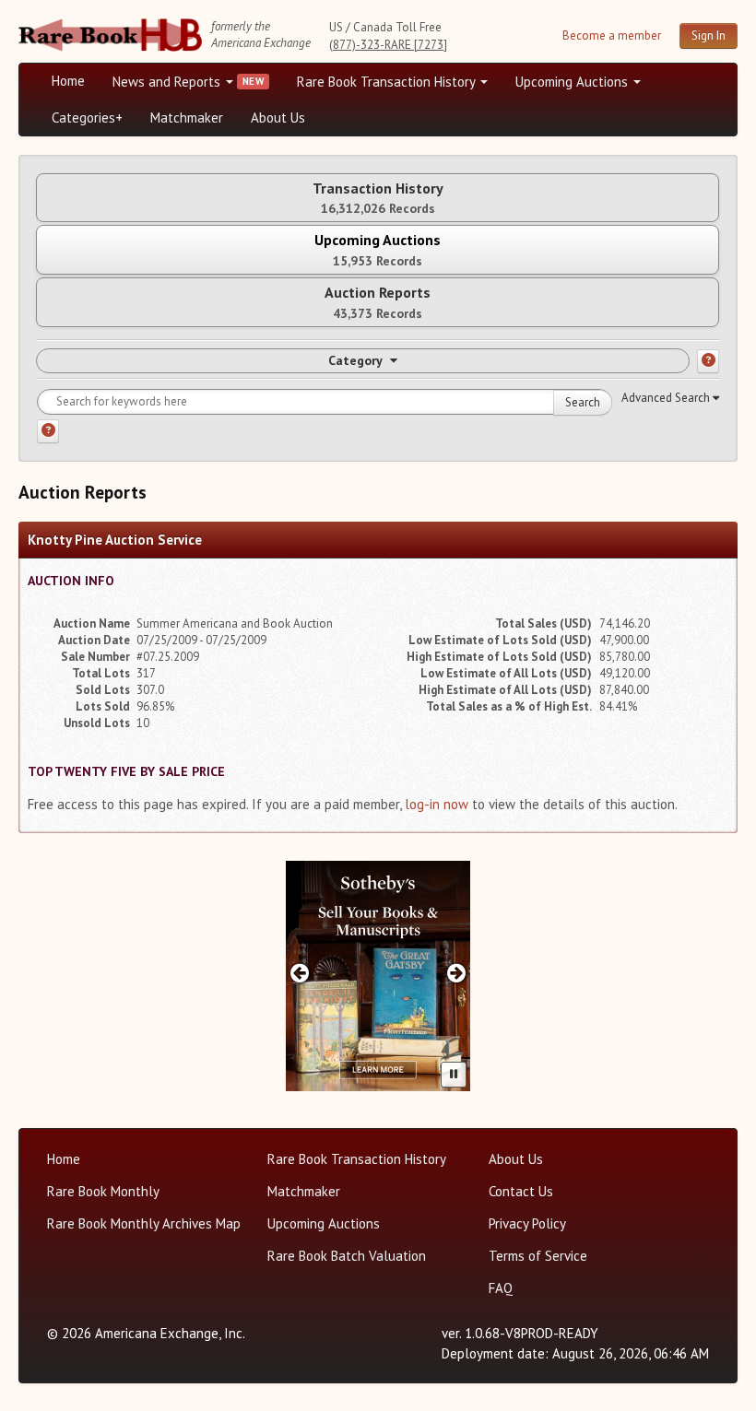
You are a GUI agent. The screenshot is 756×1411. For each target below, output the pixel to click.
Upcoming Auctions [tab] (377, 249)
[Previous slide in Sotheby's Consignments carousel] (299, 973)
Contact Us (521, 1191)
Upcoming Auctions (573, 81)
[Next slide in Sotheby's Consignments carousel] (456, 973)
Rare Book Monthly (103, 1191)
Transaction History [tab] (378, 198)
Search (582, 402)
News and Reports (168, 81)
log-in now (436, 804)
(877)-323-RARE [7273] (388, 45)
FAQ (501, 1288)
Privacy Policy (527, 1223)
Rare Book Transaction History (387, 81)
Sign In (708, 35)
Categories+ (87, 117)
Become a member (611, 35)
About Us (278, 117)
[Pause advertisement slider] (454, 1075)
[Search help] (48, 431)
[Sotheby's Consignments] (378, 976)
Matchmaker (186, 117)
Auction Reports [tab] (378, 302)
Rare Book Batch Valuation (346, 1255)
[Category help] (708, 361)
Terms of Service (538, 1255)
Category (355, 360)
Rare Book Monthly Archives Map (144, 1223)
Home (68, 80)
